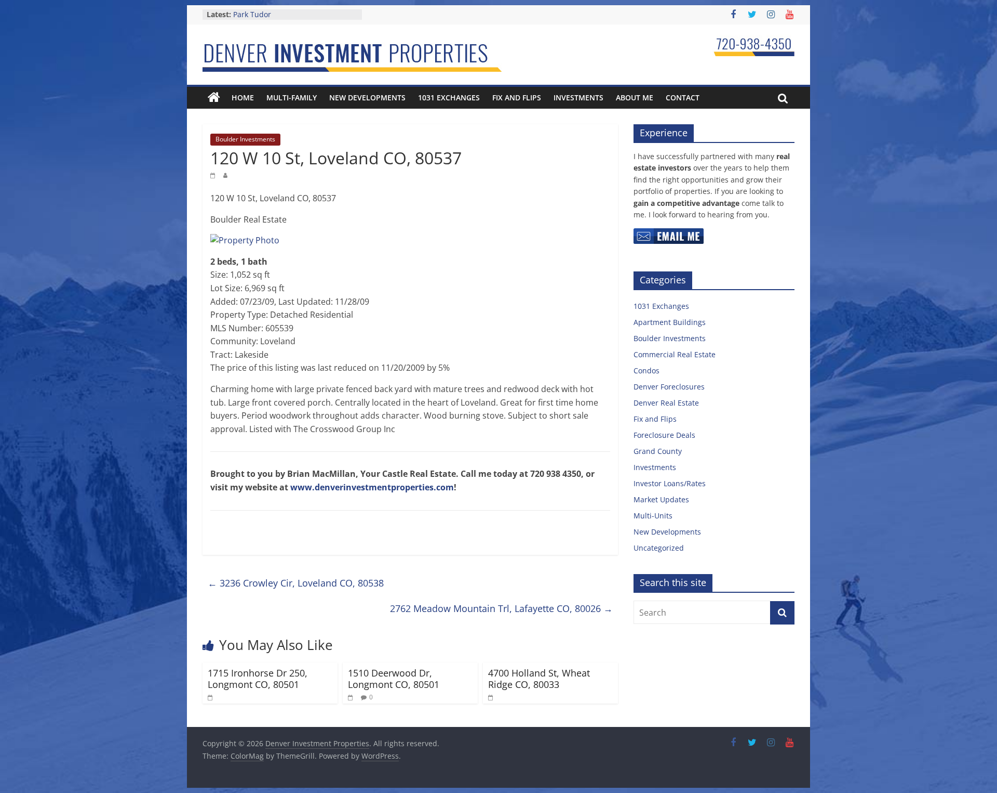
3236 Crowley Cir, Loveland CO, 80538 (296, 583)
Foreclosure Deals (664, 435)
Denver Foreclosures (669, 387)
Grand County (658, 451)
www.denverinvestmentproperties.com (372, 487)
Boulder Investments (245, 139)
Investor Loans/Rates (670, 483)
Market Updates (661, 499)
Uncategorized (659, 548)
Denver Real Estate (666, 403)
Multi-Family (291, 97)
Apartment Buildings (670, 322)
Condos (646, 370)
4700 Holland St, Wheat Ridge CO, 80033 (539, 679)
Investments (578, 97)
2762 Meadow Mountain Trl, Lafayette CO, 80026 (501, 608)
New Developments (367, 97)
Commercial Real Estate (675, 354)
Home (243, 97)
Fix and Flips (516, 97)
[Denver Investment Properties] (214, 98)
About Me (634, 97)
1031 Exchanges (449, 97)
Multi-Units (653, 516)
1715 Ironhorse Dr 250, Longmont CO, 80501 (257, 679)
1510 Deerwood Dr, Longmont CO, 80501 (393, 679)
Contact (682, 97)
